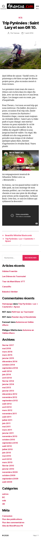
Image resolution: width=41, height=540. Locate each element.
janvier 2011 (8, 433)
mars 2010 (7, 462)
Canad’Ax (6, 286)
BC (3, 497)
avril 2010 (7, 459)
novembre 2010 (9, 436)
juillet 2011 (7, 420)
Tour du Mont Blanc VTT (13, 281)
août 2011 (6, 417)
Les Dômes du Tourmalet (14, 276)
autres (5, 494)
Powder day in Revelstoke (24, 317)
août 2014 (7, 371)
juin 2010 (6, 452)
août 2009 (7, 482)
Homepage (7, 304)
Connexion (7, 516)
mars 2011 (7, 430)
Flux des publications (12, 519)
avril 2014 (7, 378)
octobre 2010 (8, 439)
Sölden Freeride (9, 271)
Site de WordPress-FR (12, 526)
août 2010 (7, 446)
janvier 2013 (8, 391)
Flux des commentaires (13, 522)
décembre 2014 (9, 361)
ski (3, 504)
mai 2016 (6, 348)
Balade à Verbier (10, 292)
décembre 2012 (9, 394)
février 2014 (8, 381)
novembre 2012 (9, 397)
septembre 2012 (10, 400)
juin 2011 (6, 423)
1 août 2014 (28, 33)
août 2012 (7, 404)
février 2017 (8, 345)
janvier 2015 (8, 358)
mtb (20, 17)
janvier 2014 (8, 384)
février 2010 (8, 465)
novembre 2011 (9, 413)
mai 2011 (6, 426)
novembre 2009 (10, 472)
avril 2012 (6, 407)
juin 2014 (6, 374)
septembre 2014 (10, 368)
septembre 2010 (10, 443)
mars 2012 (7, 410)
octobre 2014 (8, 365)
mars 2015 (7, 355)
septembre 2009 (10, 479)
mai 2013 (6, 387)
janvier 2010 (8, 469)
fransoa (16, 33)
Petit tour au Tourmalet (22, 312)
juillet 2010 (7, 449)
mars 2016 (7, 352)
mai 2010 (6, 456)
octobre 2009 (8, 475)
